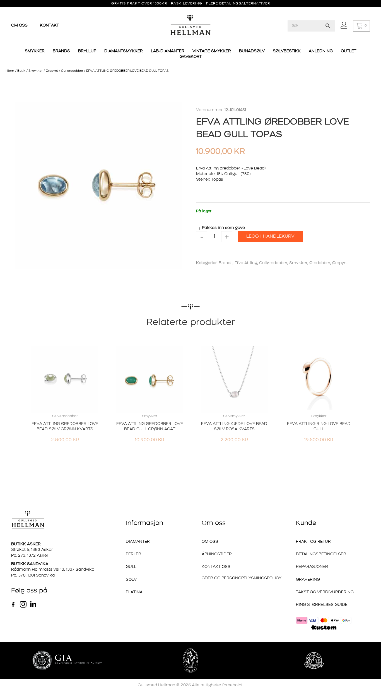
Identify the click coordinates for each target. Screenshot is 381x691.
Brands (226, 263)
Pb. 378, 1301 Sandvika (33, 575)
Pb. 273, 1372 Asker (29, 556)
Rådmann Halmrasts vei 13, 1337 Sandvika (52, 570)
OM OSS (20, 25)
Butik (21, 71)
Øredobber (319, 263)
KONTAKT (49, 25)
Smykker (35, 71)
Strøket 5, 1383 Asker (32, 550)
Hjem (10, 71)
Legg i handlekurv (270, 236)
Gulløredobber (72, 71)
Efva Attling (246, 263)
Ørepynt (52, 71)
